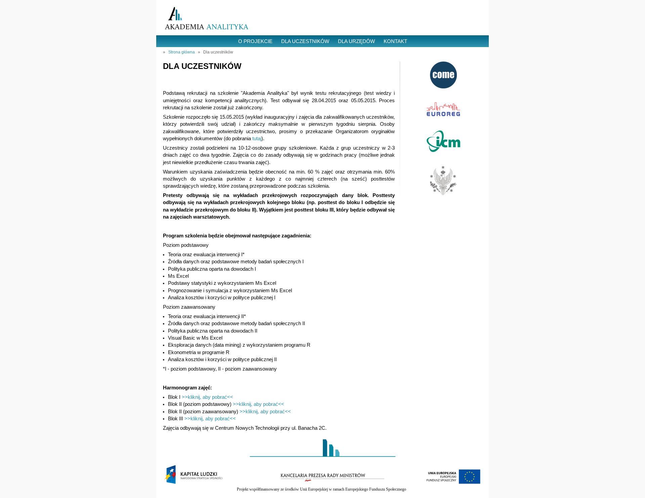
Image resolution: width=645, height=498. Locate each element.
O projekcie (255, 41)
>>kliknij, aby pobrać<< (207, 397)
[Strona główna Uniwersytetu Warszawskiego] (443, 193)
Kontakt (395, 41)
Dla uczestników (305, 41)
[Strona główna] (206, 18)
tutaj (256, 138)
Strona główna (181, 52)
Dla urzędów (356, 41)
